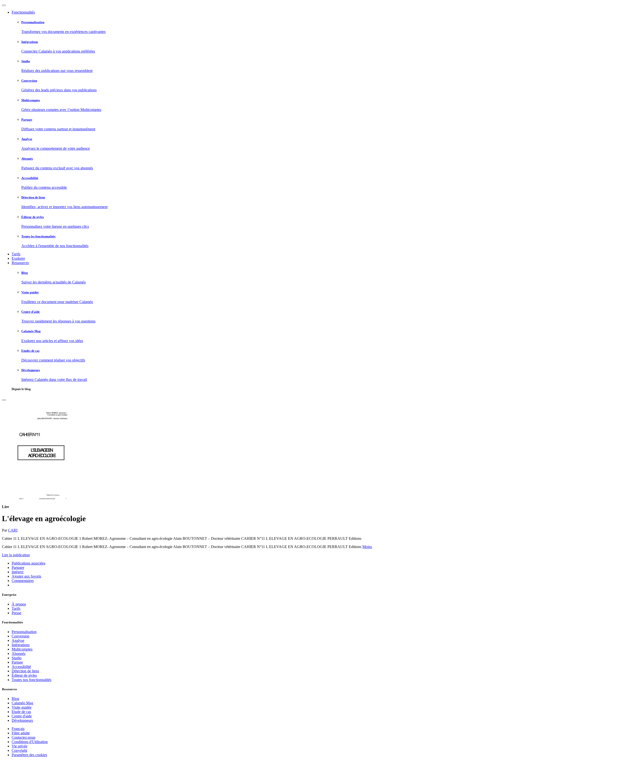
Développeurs (22, 720)
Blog (15, 699)
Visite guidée (21, 707)
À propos (19, 604)
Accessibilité (21, 667)
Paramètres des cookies (29, 755)
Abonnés (18, 653)
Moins (367, 547)
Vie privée (19, 746)
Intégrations (21, 645)
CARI (12, 530)
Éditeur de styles (24, 675)
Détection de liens (25, 671)
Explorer (18, 258)
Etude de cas (21, 712)
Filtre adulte (21, 733)
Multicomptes (22, 649)
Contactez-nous (23, 737)
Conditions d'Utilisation (30, 742)
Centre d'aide (22, 716)
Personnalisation (24, 632)
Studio (17, 658)
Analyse (18, 640)
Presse (16, 613)
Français (18, 729)
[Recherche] (4, 400)
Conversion (20, 636)
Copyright (19, 750)
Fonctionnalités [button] (23, 12)
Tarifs (16, 254)
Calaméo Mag (22, 703)
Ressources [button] (20, 263)
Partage (17, 662)
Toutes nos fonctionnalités (31, 680)
